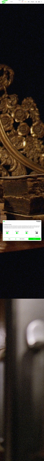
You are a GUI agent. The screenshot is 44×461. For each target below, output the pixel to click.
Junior (25, 1)
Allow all (34, 238)
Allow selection (22, 238)
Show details (37, 236)
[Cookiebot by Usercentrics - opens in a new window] (37, 221)
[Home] (5, 2)
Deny (9, 238)
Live (22, 1)
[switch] (17, 233)
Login (36, 1)
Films (29, 1)
